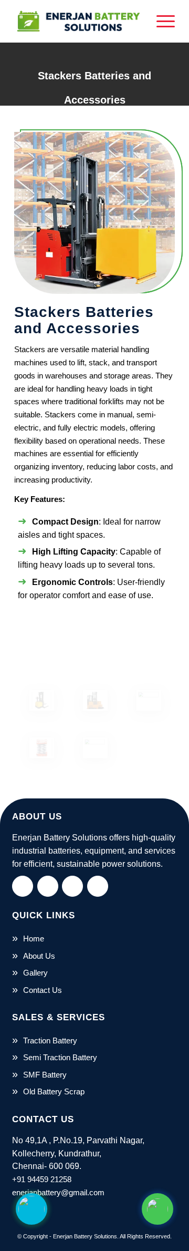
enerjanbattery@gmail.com (58, 1192)
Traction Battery (50, 1040)
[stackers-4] (94, 700)
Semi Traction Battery (60, 1057)
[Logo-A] (78, 21)
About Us (39, 955)
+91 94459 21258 (41, 1179)
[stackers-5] (41, 700)
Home (33, 938)
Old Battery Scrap (54, 1091)
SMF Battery (45, 1074)
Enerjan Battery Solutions (85, 1236)
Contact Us (42, 990)
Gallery (35, 972)
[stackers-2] (148, 700)
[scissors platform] (94, 747)
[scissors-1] (41, 747)
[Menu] (160, 21)
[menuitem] (160, 21)
